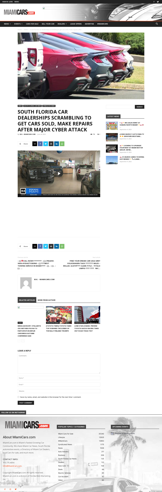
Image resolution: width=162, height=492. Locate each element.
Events (17, 24)
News (16, 2)
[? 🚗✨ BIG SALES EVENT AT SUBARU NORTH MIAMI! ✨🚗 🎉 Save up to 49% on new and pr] (112, 126)
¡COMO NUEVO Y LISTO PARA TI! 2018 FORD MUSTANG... (132, 135)
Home (20, 30)
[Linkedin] (56, 143)
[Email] (34, 143)
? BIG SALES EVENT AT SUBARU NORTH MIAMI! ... (130, 125)
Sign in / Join (7, 2)
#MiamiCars (102, 24)
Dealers (61, 24)
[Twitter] (158, 2)
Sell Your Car (48, 24)
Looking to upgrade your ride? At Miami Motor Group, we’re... (131, 147)
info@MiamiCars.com (12, 466)
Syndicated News (49, 106)
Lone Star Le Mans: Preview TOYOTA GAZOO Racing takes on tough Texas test (86, 328)
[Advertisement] (59, 215)
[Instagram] (10, 489)
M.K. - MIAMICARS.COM (27, 134)
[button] (157, 24)
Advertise (89, 24)
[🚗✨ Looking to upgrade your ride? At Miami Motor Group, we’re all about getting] (112, 148)
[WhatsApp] (62, 143)
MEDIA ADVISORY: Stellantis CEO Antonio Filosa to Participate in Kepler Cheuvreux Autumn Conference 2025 (29, 331)
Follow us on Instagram (13, 412)
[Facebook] (154, 2)
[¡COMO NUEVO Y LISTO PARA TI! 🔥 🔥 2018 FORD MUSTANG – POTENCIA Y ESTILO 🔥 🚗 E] (112, 137)
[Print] (51, 143)
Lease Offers (76, 24)
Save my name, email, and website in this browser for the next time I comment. (50, 397)
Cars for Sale (32, 24)
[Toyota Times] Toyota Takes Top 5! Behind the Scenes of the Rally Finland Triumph (58, 328)
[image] (27, 425)
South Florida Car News (32, 106)
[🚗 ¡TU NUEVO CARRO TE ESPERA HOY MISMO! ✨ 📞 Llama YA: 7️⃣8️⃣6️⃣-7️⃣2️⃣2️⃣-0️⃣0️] (112, 160)
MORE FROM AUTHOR (46, 300)
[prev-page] (19, 340)
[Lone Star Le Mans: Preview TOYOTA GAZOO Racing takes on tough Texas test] (87, 315)
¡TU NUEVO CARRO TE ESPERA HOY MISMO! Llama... (132, 158)
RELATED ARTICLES (27, 300)
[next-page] (22, 340)
